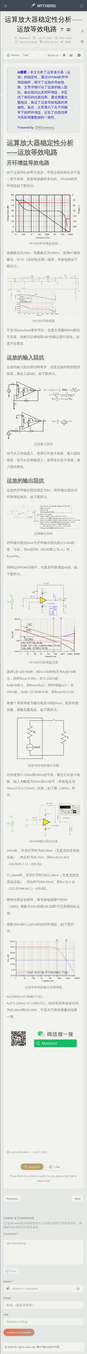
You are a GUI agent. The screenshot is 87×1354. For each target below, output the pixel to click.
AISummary (46, 127)
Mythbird (24, 38)
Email (7, 1298)
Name (8, 1281)
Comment (11, 1234)
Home (15, 55)
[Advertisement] (43, 1097)
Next (78, 1199)
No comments (28, 42)
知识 (68, 42)
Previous (12, 1199)
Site (6, 1314)
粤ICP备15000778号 (48, 1347)
